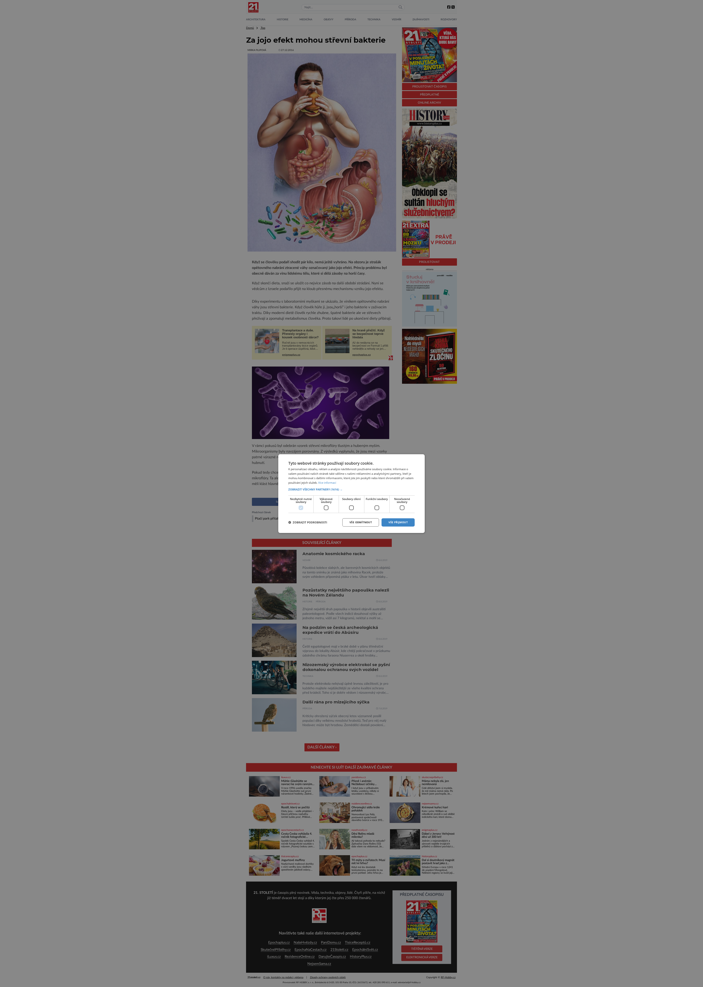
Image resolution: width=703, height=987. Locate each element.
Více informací (327, 482)
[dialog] (351, 493)
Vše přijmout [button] (398, 522)
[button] (351, 489)
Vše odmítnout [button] (360, 522)
